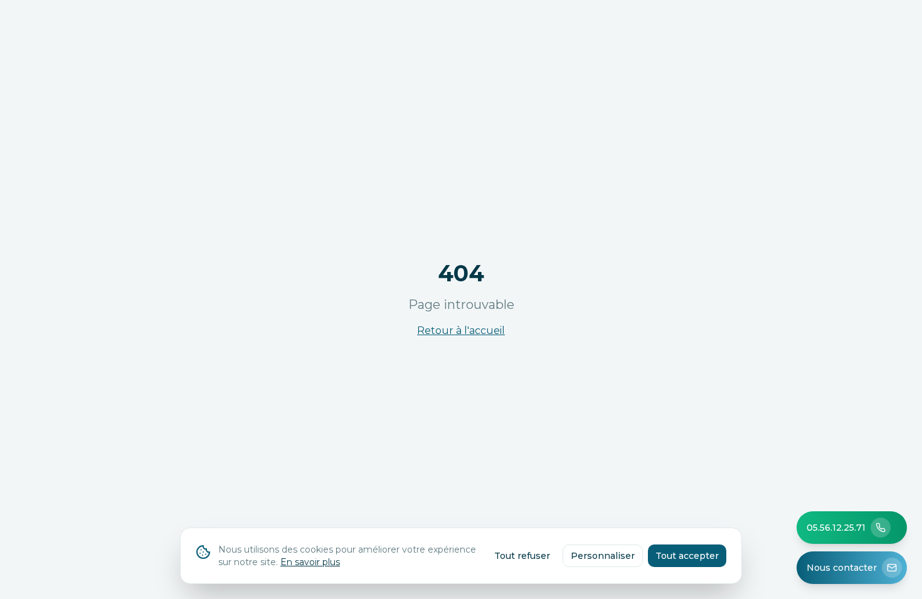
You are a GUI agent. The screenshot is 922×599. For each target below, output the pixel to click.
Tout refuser (522, 555)
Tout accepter (687, 555)
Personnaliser (603, 555)
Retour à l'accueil (461, 330)
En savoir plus (310, 562)
